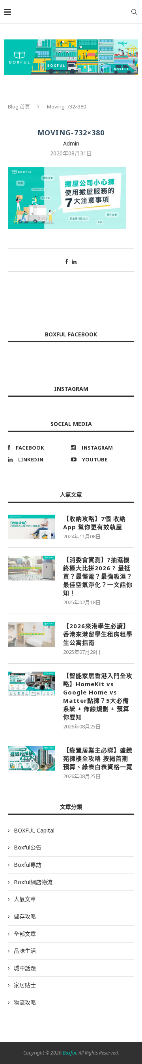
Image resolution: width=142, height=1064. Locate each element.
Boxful (69, 1052)
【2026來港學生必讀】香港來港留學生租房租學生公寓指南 (98, 634)
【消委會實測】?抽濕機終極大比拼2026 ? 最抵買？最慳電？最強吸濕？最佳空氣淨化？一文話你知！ (98, 576)
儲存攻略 (25, 916)
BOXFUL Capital (34, 830)
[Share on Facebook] (66, 261)
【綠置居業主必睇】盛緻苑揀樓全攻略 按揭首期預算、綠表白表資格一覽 (98, 758)
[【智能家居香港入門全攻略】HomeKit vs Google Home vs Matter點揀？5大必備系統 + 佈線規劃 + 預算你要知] (31, 684)
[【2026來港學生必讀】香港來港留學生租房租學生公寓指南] (31, 634)
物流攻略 (25, 1002)
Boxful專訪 (27, 864)
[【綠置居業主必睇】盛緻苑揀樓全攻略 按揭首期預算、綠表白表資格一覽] (31, 758)
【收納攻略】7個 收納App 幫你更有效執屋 (94, 523)
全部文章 (25, 933)
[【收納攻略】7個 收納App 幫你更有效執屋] (31, 527)
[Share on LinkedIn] (74, 261)
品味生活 (25, 950)
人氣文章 (25, 899)
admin (71, 143)
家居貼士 (25, 985)
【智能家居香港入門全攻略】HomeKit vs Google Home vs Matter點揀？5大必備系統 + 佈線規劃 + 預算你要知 (98, 696)
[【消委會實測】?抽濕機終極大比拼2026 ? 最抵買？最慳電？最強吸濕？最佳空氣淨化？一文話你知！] (31, 568)
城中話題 (25, 968)
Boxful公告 (27, 847)
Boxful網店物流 (33, 882)
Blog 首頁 (19, 106)
